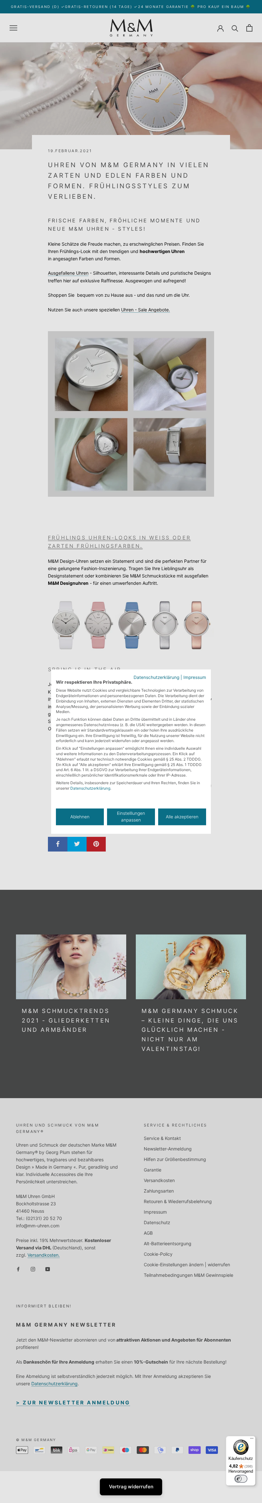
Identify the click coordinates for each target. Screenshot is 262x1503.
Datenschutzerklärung (156, 677)
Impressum (194, 677)
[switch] (241, 1479)
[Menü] (252, 1440)
